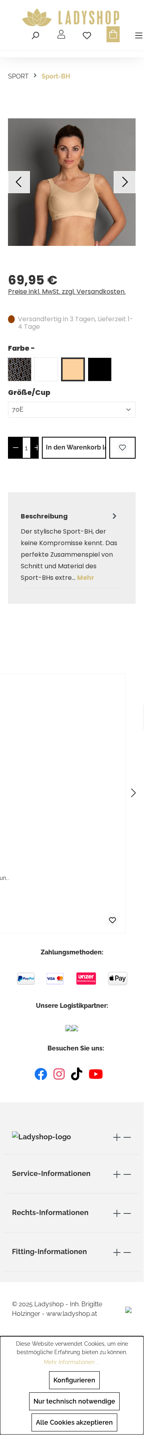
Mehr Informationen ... (72, 1362)
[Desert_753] (73, 369)
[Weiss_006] (46, 369)
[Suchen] (35, 34)
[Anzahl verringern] (16, 448)
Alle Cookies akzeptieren (74, 1422)
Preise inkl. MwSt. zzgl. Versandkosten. (67, 291)
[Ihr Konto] (61, 34)
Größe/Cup (29, 392)
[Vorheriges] (19, 182)
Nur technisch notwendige (74, 1401)
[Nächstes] (125, 182)
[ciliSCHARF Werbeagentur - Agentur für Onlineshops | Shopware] (128, 1309)
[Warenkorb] (113, 34)
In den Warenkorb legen (76, 447)
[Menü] (138, 34)
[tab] (70, 546)
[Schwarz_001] (100, 369)
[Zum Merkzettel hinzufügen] (122, 448)
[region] (72, 182)
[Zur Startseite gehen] (72, 17)
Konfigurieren (74, 1380)
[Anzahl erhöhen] (37, 448)
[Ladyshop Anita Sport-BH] (72, 182)
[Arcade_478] (20, 369)
